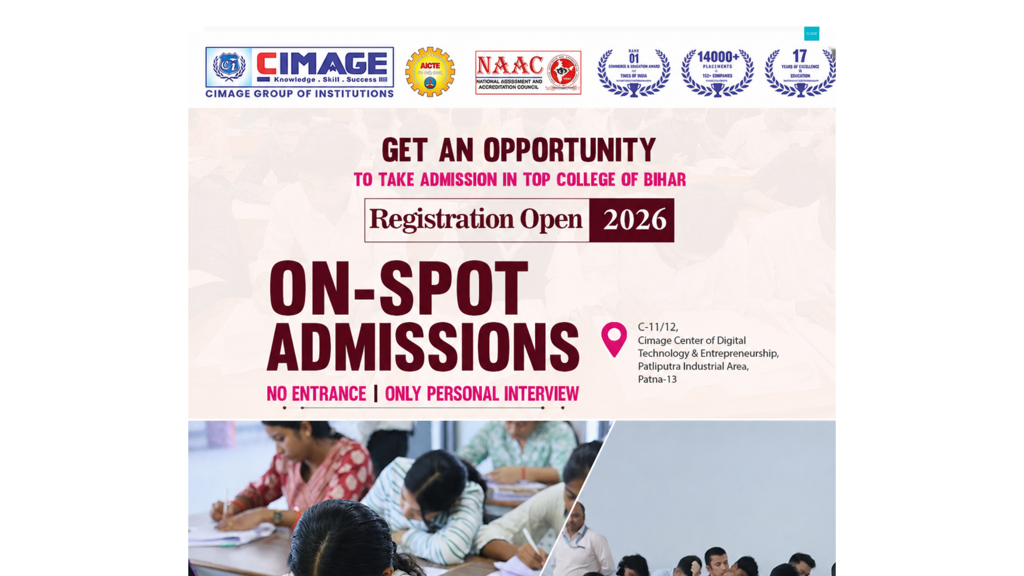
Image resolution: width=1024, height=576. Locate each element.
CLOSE (811, 33)
